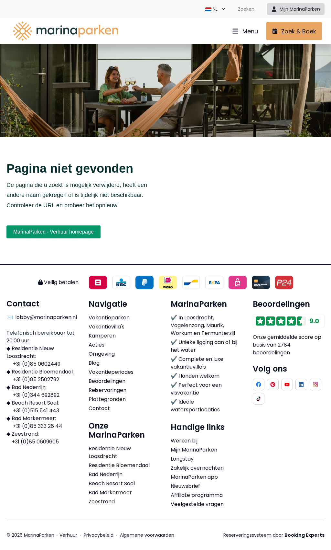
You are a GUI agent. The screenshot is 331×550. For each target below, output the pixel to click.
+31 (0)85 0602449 (36, 364)
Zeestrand (102, 501)
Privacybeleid (98, 535)
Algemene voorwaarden (147, 535)
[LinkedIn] (301, 384)
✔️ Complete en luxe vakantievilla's (197, 363)
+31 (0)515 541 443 (36, 410)
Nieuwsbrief (185, 486)
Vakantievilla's (106, 326)
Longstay (182, 459)
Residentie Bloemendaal (119, 465)
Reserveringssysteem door (274, 535)
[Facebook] (258, 384)
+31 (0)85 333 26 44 (37, 426)
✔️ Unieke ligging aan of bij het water (204, 346)
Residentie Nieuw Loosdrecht (110, 452)
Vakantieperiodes (111, 372)
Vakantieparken (109, 317)
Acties (96, 345)
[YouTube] (287, 384)
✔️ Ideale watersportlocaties (195, 405)
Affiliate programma (197, 495)
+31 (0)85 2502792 (36, 379)
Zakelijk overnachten (197, 468)
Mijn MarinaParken (194, 449)
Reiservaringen (107, 390)
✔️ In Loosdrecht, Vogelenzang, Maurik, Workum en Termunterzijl (203, 325)
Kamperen (102, 335)
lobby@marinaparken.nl (46, 317)
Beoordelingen (107, 381)
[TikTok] (258, 399)
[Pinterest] (273, 384)
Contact (99, 408)
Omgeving (102, 354)
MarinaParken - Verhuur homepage (53, 232)
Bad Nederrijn (106, 474)
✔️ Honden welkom (195, 376)
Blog (94, 363)
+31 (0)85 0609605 (35, 441)
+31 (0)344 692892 (36, 395)
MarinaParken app (194, 477)
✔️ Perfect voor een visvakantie (196, 388)
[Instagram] (315, 384)
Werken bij (184, 440)
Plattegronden (107, 399)
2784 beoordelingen (272, 348)
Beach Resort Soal (112, 483)
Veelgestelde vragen (197, 504)
